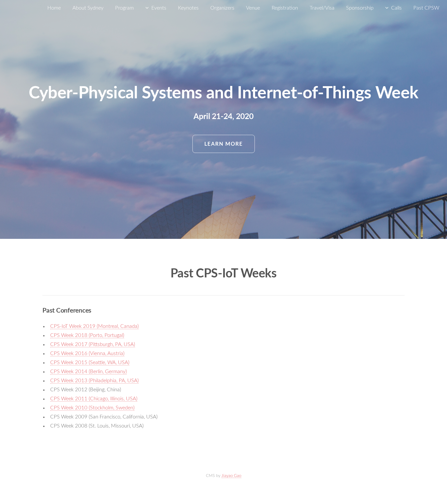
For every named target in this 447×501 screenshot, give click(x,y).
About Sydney (87, 8)
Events (158, 8)
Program (124, 8)
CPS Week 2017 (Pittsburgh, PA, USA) (92, 344)
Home (54, 8)
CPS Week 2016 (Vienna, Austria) (87, 353)
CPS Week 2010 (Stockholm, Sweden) (92, 407)
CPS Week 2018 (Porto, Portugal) (87, 335)
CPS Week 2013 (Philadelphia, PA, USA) (94, 380)
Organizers (222, 8)
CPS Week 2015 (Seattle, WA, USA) (89, 362)
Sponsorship (360, 8)
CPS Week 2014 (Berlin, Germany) (88, 371)
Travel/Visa (322, 8)
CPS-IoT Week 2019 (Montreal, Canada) (94, 326)
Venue (253, 8)
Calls (396, 8)
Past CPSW (426, 8)
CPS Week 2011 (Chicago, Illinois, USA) (93, 398)
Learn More (223, 144)
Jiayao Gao (231, 476)
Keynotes (188, 8)
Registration (285, 8)
